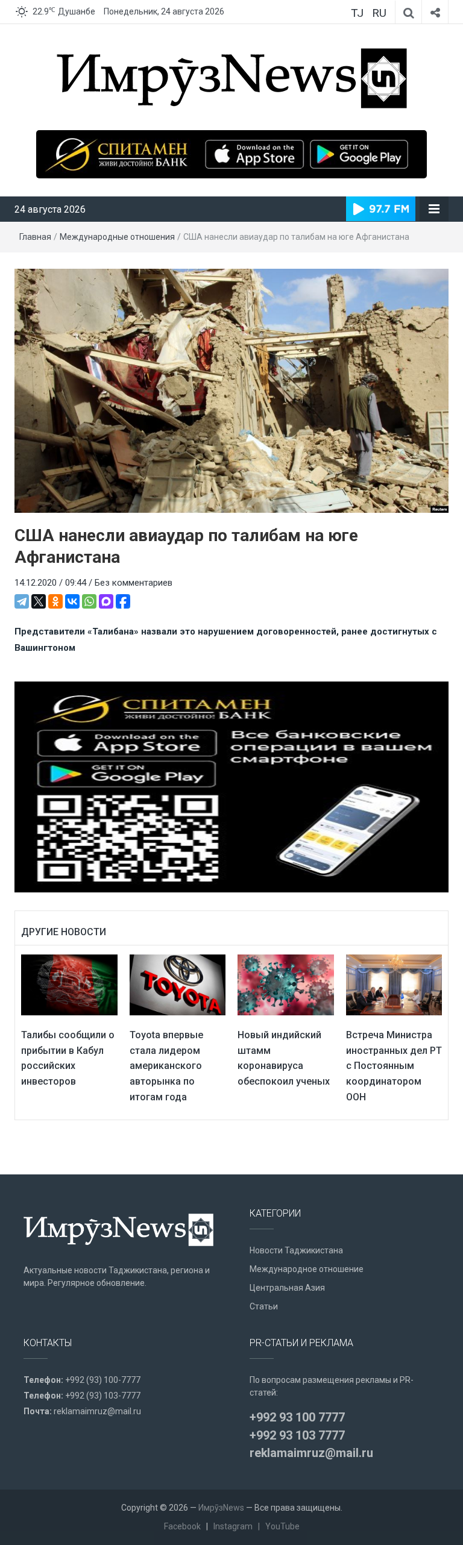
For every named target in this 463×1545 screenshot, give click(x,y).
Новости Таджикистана (296, 1250)
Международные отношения (117, 237)
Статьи (264, 1306)
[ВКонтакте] (72, 601)
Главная (35, 237)
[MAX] (106, 601)
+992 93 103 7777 (297, 1435)
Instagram (233, 1526)
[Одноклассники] (55, 601)
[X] (38, 601)
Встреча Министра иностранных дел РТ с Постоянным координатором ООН (394, 1065)
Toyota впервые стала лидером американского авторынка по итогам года (166, 1065)
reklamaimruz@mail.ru (97, 1411)
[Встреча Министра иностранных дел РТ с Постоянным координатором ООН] (394, 984)
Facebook (182, 1526)
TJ (357, 13)
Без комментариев (133, 582)
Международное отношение (307, 1269)
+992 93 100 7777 (297, 1417)
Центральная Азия (287, 1288)
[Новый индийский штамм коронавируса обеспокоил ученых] (286, 984)
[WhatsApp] (89, 601)
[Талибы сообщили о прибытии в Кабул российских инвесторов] (69, 984)
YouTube (282, 1526)
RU (379, 13)
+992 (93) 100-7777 (102, 1380)
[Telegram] (21, 601)
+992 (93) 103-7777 (102, 1395)
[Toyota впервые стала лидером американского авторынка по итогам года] (178, 984)
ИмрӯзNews (221, 1507)
